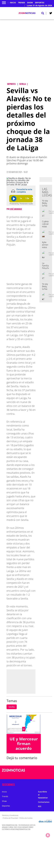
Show (30, 3)
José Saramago (16, 209)
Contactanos (43, 802)
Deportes (39, 3)
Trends (21, 3)
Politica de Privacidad (10, 818)
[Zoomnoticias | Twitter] (50, 13)
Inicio (13, 3)
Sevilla (12, 706)
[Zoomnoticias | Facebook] (42, 770)
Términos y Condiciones (10, 815)
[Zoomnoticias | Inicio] (51, 784)
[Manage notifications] (48, 835)
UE (24, 729)
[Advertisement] (27, 53)
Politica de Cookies (26, 818)
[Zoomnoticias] (13, 772)
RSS (39, 806)
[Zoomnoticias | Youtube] (47, 775)
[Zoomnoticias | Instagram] (42, 775)
